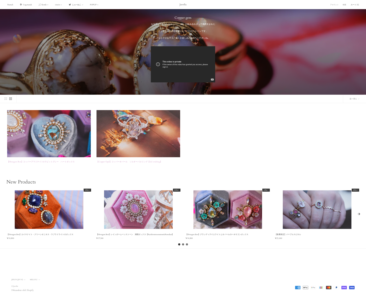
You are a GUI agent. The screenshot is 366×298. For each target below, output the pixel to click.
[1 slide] (179, 244)
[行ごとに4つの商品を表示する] (10, 98)
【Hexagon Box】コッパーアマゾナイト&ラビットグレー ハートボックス (41, 161)
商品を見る (49, 227)
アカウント (334, 5)
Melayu (33, 279)
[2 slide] (183, 244)
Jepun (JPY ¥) (17, 279)
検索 (344, 5)
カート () (355, 4)
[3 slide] (187, 244)
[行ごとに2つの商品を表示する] (5, 98)
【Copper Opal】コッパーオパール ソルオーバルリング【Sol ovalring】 (129, 161)
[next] (359, 214)
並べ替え (353, 99)
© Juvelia (14, 286)
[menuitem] (10, 4)
